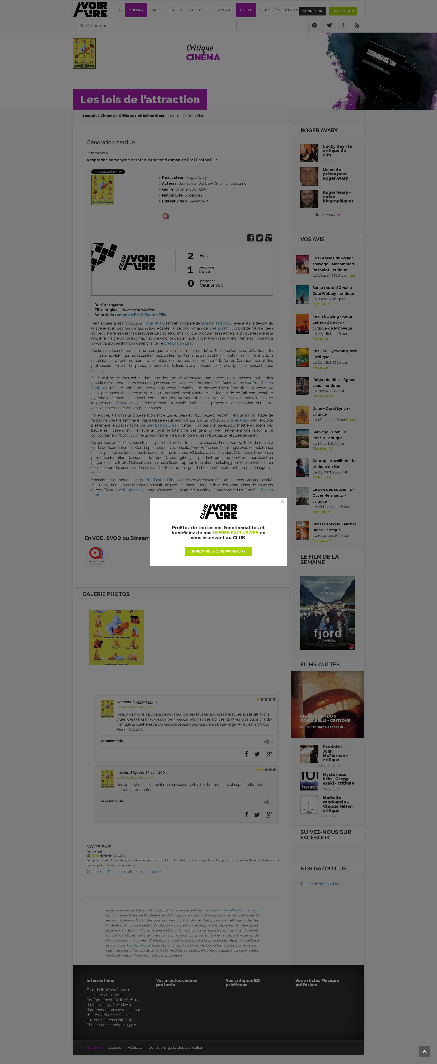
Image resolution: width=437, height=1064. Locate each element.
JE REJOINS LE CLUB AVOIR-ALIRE (218, 551)
